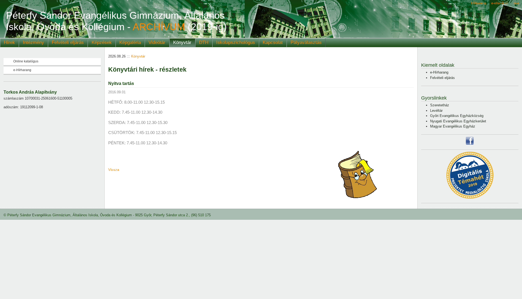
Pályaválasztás (306, 42)
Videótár (156, 42)
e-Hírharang (22, 70)
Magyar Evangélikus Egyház (452, 126)
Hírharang (478, 3)
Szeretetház (439, 105)
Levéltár (436, 111)
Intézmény (33, 42)
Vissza (113, 170)
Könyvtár (182, 42)
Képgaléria (130, 42)
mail (516, 3)
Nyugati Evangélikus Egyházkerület (458, 121)
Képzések (102, 42)
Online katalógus (25, 61)
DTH (203, 42)
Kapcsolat (273, 42)
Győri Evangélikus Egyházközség (456, 116)
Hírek (9, 42)
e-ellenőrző (499, 3)
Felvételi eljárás (68, 42)
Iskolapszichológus (235, 42)
